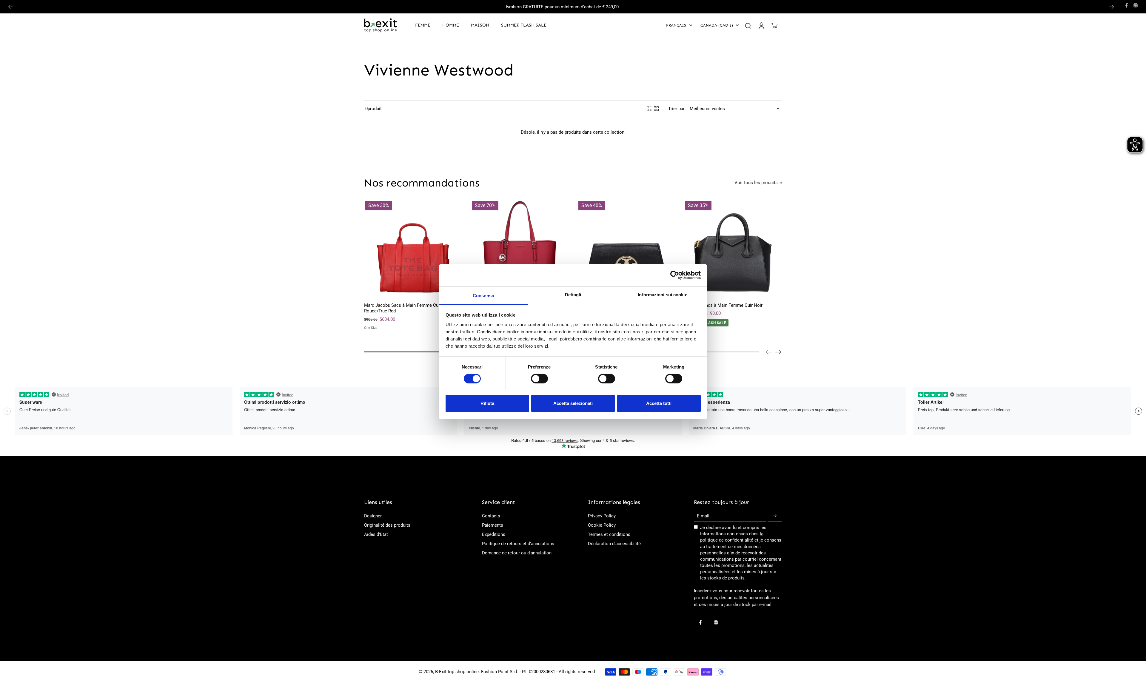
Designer (373, 516)
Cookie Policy (602, 525)
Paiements (492, 525)
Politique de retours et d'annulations (518, 543)
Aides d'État (376, 534)
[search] (747, 25)
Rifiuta (487, 403)
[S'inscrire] (775, 516)
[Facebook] (1126, 5)
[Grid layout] (656, 108)
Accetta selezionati (573, 403)
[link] (781, 183)
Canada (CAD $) (716, 25)
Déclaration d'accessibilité (614, 543)
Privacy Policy (602, 516)
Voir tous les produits (756, 182)
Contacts (491, 516)
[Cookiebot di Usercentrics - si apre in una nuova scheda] (675, 275)
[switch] (539, 378)
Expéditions (493, 534)
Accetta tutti (658, 403)
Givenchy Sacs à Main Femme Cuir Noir (723, 305)
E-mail (703, 516)
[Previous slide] (768, 352)
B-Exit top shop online (457, 671)
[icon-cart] (774, 25)
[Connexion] (761, 25)
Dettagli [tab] (573, 294)
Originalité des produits (387, 525)
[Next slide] (1111, 7)
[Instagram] (1135, 5)
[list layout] (649, 108)
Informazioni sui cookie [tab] (662, 294)
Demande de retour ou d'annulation (517, 553)
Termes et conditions (609, 534)
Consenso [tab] (483, 295)
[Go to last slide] (11, 7)
